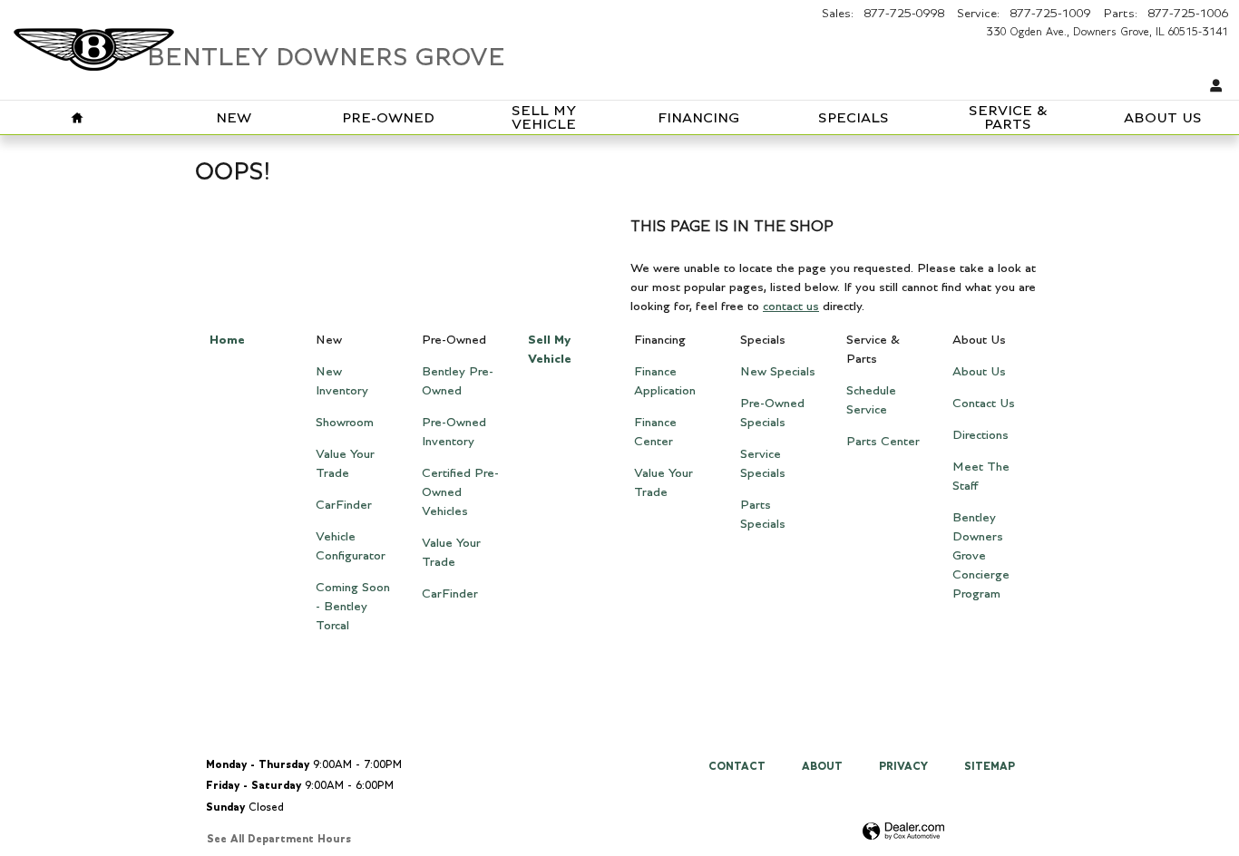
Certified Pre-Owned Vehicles (460, 492)
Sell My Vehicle (544, 118)
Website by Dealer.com (903, 831)
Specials (853, 118)
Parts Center (883, 441)
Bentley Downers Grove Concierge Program (981, 555)
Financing (698, 118)
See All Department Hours (279, 838)
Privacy (903, 766)
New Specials (777, 371)
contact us (791, 306)
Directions (980, 435)
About (822, 766)
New (233, 118)
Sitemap (989, 766)
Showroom (345, 422)
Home (227, 340)
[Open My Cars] (1212, 86)
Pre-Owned (388, 118)
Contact (737, 766)
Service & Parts (1008, 118)
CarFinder (344, 505)
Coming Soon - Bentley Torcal (353, 606)
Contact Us (983, 403)
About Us (1163, 118)
